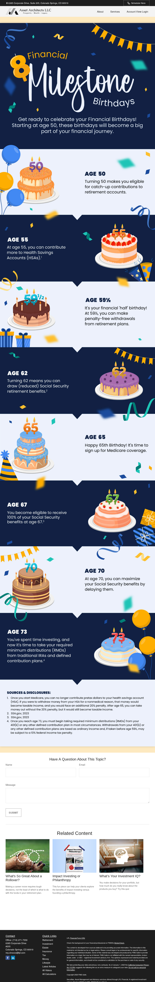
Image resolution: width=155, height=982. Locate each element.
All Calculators (49, 973)
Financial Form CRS (77, 938)
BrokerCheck (119, 943)
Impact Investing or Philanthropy (66, 878)
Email (82, 764)
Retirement (47, 939)
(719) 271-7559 (19, 939)
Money (45, 958)
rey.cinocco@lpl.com (15, 952)
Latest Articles (49, 966)
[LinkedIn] (13, 958)
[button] (100, 11)
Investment (47, 943)
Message (10, 785)
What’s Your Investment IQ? (119, 876)
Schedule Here (138, 3)
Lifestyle (46, 962)
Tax (44, 955)
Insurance (47, 951)
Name (9, 764)
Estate (45, 947)
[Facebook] (8, 958)
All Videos (47, 970)
